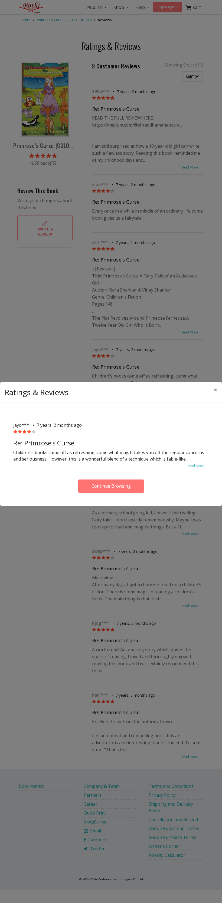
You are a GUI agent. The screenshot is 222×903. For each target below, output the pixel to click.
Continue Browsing (111, 486)
